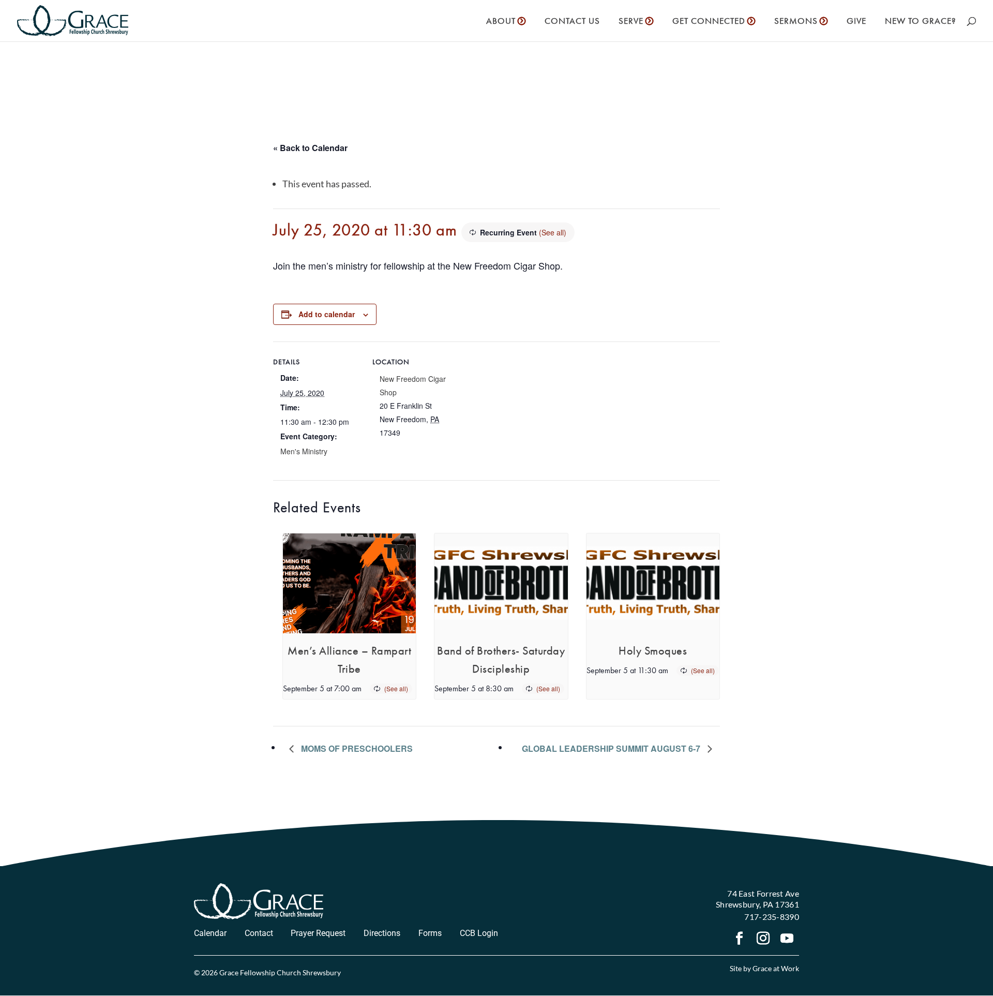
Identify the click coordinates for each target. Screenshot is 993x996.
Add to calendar (326, 314)
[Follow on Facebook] (739, 939)
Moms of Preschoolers (356, 748)
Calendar (210, 933)
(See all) (552, 232)
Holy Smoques (653, 650)
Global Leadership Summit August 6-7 (612, 748)
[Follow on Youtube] (787, 939)
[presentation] (349, 583)
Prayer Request (318, 933)
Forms (430, 933)
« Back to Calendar (310, 148)
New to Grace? (920, 21)
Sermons (796, 21)
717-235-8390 (771, 916)
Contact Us (572, 21)
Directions (382, 933)
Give (856, 21)
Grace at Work (776, 968)
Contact (259, 933)
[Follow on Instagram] (763, 939)
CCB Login (479, 933)
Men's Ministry (303, 451)
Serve (631, 21)
